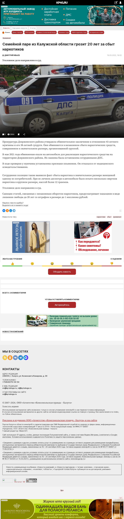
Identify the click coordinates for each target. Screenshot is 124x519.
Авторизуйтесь (62, 305)
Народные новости (19, 28)
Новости (6, 28)
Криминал (7, 38)
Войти (120, 2)
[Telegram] (14, 210)
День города (17, 32)
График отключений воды (46, 32)
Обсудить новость (62, 271)
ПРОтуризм (29, 32)
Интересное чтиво (96, 32)
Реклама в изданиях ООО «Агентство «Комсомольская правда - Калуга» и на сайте (49, 420)
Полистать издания (10, 406)
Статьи (32, 28)
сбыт (109, 217)
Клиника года (64, 32)
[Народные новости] (115, 2)
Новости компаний (12, 332)
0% (12, 263)
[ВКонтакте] (3, 210)
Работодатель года (79, 32)
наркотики (101, 217)
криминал (117, 217)
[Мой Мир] (10, 210)
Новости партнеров (65, 467)
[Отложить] (18, 134)
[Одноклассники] (7, 210)
